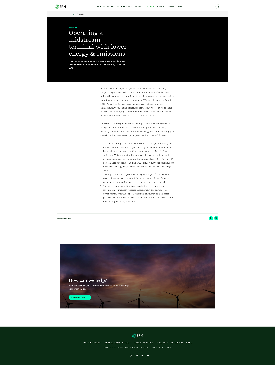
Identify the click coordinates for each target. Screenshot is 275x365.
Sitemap (189, 343)
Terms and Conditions (143, 343)
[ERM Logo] (60, 6)
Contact (180, 6)
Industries (111, 6)
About (99, 6)
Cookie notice (177, 343)
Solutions (125, 6)
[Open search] (217, 6)
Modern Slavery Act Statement (117, 343)
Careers (170, 6)
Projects (150, 6)
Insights (160, 6)
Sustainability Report (92, 343)
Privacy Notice (162, 343)
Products (139, 6)
